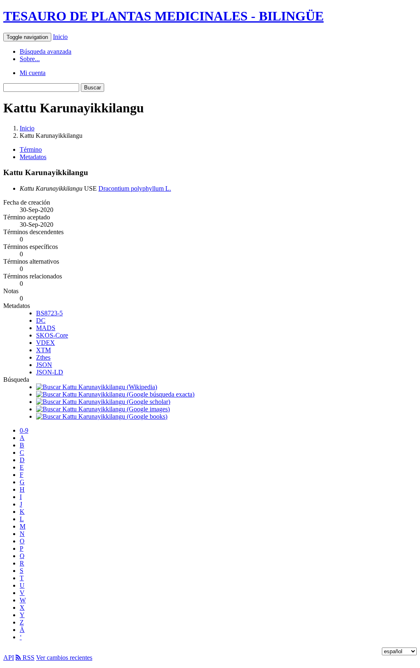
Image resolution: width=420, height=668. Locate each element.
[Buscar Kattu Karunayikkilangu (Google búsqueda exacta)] (115, 394)
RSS (27, 657)
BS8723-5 (49, 313)
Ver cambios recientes (64, 657)
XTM (43, 350)
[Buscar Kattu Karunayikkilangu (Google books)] (101, 416)
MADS (45, 327)
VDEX (45, 342)
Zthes (43, 357)
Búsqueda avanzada (45, 51)
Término (31, 149)
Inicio (60, 36)
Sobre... (30, 58)
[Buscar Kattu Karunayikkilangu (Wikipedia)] (96, 386)
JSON (44, 364)
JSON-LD (49, 372)
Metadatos (33, 156)
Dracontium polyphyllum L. (134, 188)
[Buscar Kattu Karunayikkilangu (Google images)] (103, 409)
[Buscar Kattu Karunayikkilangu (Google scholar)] (103, 401)
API (8, 657)
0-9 (24, 430)
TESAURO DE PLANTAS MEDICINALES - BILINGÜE (163, 16)
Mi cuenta (33, 72)
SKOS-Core (52, 335)
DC (41, 320)
